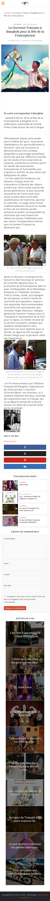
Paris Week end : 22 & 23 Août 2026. (25, 713)
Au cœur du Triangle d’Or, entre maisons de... (29, 509)
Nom (7, 563)
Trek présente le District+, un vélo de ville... (25, 740)
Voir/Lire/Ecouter (30, 24)
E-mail (7, 574)
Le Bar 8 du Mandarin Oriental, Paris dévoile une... (25, 766)
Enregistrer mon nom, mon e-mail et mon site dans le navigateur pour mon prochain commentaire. (24, 599)
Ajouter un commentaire (32, 40)
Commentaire (9, 538)
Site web (7, 585)
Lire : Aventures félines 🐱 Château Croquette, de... (30, 497)
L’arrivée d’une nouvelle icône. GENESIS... (25, 634)
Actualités (17, 24)
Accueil (7, 13)
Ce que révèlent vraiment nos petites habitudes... (29, 521)
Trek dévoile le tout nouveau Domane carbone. (25, 872)
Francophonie (10, 441)
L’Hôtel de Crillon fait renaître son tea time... (25, 660)
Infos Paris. (23, 484)
